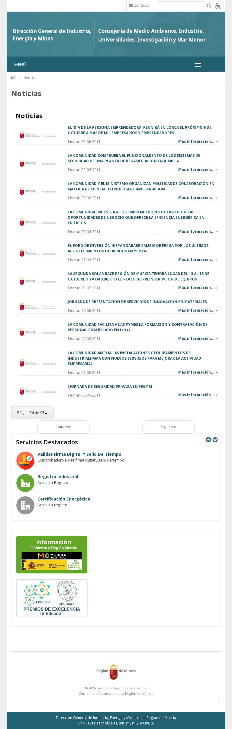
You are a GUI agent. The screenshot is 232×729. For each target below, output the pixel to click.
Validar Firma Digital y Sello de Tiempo (79, 454)
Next (215, 440)
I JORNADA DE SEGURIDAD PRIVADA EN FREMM (110, 386)
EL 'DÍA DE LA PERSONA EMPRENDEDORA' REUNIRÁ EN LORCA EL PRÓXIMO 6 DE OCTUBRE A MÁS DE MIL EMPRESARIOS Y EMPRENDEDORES (139, 130)
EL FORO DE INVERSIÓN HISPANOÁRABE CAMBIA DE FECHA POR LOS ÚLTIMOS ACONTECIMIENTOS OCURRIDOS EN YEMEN (138, 248)
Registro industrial (57, 476)
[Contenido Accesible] (218, 5)
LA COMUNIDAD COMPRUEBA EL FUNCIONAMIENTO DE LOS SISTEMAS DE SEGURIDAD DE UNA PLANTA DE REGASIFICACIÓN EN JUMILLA (134, 158)
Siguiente (168, 426)
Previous (208, 440)
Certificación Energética (63, 499)
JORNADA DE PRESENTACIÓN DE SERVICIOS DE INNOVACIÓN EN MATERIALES (137, 301)
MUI (14, 77)
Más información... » (198, 141)
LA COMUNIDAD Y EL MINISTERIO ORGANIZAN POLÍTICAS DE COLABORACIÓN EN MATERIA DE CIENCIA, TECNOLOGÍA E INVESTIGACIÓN (141, 186)
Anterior (63, 426)
